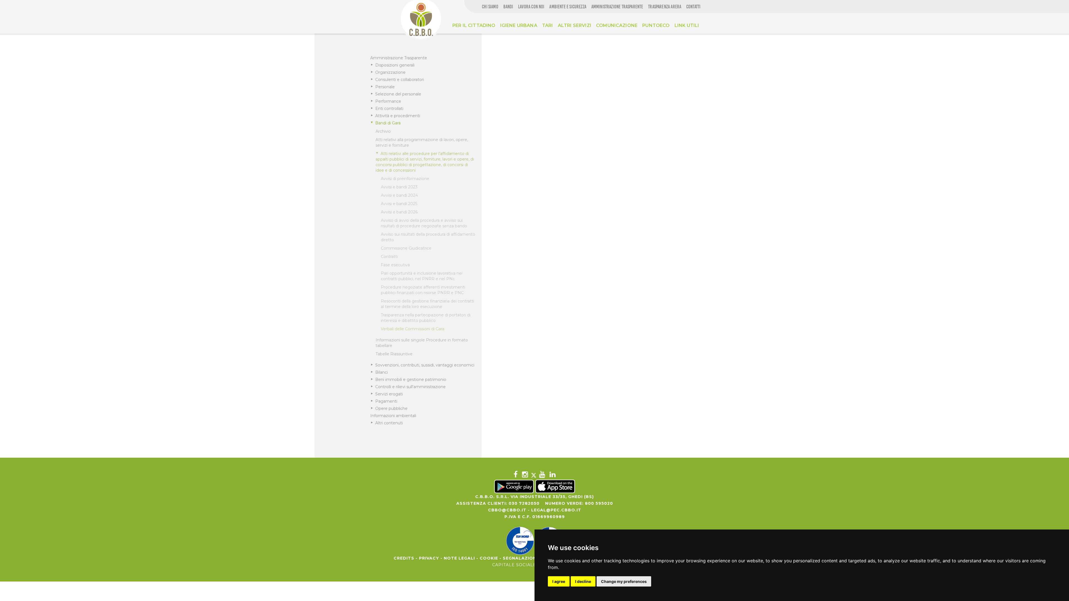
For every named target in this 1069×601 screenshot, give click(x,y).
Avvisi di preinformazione (405, 178)
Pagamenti (386, 401)
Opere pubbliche (391, 408)
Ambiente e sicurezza (567, 6)
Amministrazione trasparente (617, 6)
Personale (385, 86)
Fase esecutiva (395, 264)
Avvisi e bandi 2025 (399, 203)
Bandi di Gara (388, 122)
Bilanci (381, 372)
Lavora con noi (531, 6)
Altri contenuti (389, 422)
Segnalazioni (520, 558)
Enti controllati (389, 108)
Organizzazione (390, 72)
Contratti (389, 256)
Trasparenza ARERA (664, 6)
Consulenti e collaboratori (399, 79)
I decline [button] (583, 581)
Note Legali (459, 558)
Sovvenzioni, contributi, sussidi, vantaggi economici (424, 365)
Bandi (508, 6)
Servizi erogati (389, 393)
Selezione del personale (398, 94)
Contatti (693, 6)
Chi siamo (490, 6)
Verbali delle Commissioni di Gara (412, 328)
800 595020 (599, 503)
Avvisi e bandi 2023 (399, 186)
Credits (404, 558)
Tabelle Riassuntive (394, 353)
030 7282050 (524, 503)
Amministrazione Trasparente (398, 57)
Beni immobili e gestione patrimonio (410, 379)
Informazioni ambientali (393, 415)
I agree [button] (558, 581)
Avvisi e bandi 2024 (399, 195)
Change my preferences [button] (624, 581)
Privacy (429, 558)
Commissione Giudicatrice (406, 248)
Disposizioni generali (395, 65)
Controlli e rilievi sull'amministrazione (410, 386)
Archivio (383, 131)
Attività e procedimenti (397, 115)
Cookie (489, 558)
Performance (388, 101)
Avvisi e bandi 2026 (399, 212)
